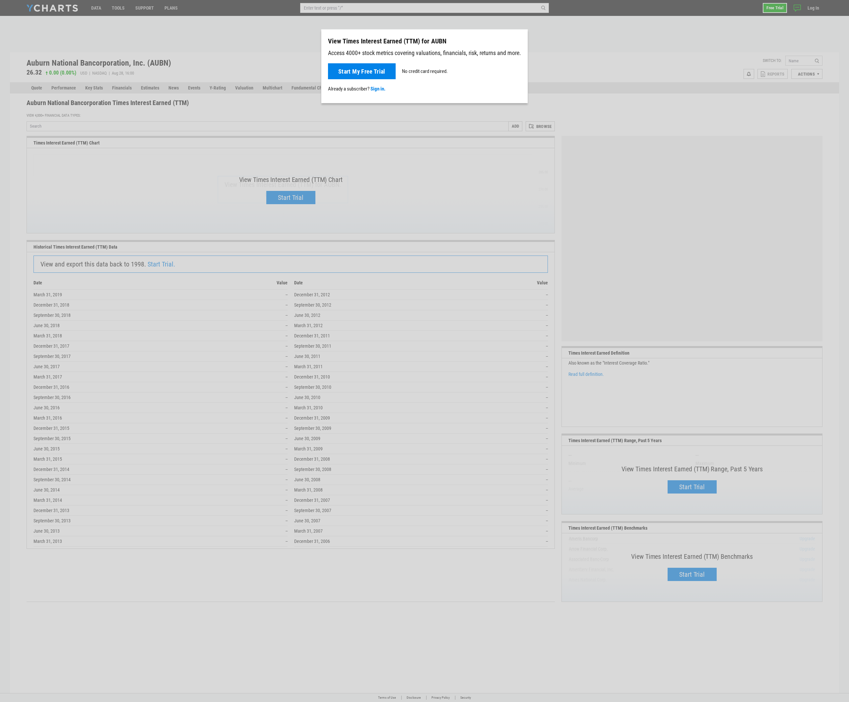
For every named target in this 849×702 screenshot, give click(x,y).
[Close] (520, 39)
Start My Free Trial (361, 71)
